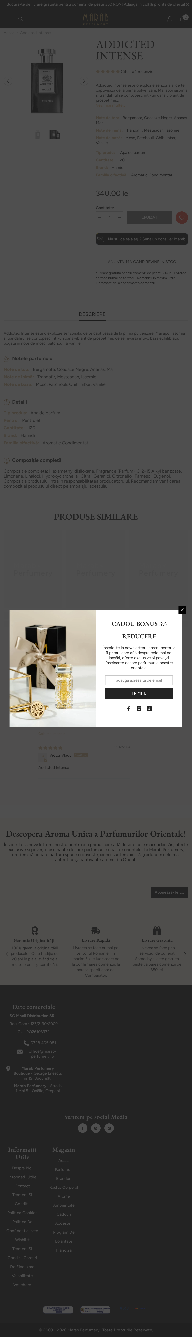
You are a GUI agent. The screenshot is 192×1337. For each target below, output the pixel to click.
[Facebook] (129, 708)
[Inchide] (182, 610)
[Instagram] (139, 708)
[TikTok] (149, 708)
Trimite (139, 693)
